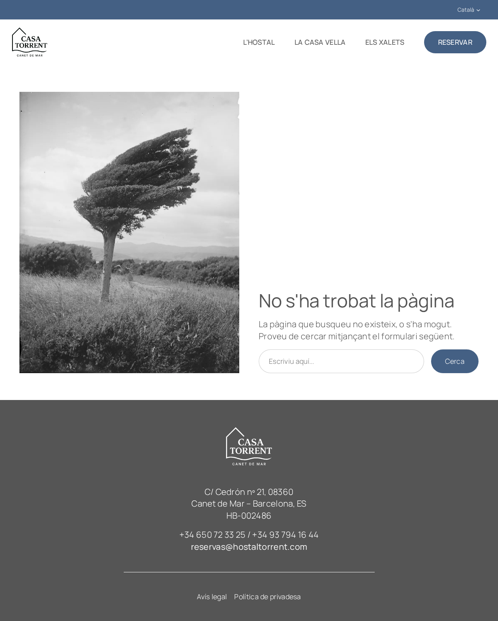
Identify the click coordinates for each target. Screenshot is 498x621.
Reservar (455, 42)
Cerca (455, 361)
